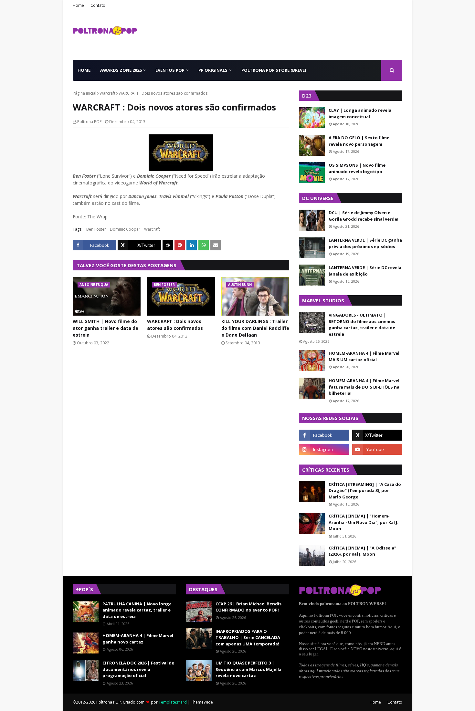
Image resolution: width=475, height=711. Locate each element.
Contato (97, 5)
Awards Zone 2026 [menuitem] (121, 70)
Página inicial (84, 93)
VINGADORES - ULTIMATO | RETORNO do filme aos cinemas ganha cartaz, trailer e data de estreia (362, 324)
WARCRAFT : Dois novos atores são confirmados (175, 324)
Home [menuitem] (84, 70)
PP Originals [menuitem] (212, 70)
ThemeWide (202, 702)
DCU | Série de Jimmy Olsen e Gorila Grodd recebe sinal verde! (363, 216)
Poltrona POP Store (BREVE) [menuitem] (273, 70)
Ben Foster (96, 229)
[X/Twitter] (139, 245)
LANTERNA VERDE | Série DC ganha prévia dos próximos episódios (365, 243)
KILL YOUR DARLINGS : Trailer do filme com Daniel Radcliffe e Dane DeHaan (255, 328)
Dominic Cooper (125, 229)
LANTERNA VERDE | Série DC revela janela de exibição (365, 271)
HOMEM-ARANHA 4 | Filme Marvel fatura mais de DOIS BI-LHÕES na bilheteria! (364, 387)
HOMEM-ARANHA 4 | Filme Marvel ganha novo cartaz (137, 639)
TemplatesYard (173, 702)
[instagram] (324, 449)
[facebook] (324, 435)
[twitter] (377, 435)
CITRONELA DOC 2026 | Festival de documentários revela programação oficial (138, 669)
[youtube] (377, 449)
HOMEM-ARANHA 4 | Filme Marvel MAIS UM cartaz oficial (364, 356)
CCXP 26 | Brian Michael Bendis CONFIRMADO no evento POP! (248, 607)
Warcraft (107, 93)
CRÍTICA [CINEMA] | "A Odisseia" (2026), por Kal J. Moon (362, 551)
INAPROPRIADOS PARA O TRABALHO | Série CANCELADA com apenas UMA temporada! (248, 637)
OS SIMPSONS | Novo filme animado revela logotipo (357, 168)
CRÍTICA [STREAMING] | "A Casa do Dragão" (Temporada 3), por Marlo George (365, 490)
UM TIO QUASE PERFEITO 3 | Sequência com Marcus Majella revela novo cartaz (248, 669)
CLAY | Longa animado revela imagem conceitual (360, 113)
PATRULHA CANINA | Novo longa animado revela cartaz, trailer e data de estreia (137, 610)
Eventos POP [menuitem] (170, 70)
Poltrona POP (89, 121)
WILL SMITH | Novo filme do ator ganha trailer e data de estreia (105, 328)
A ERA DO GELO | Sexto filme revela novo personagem (359, 141)
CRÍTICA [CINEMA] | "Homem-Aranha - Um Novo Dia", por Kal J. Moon (363, 522)
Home (78, 5)
